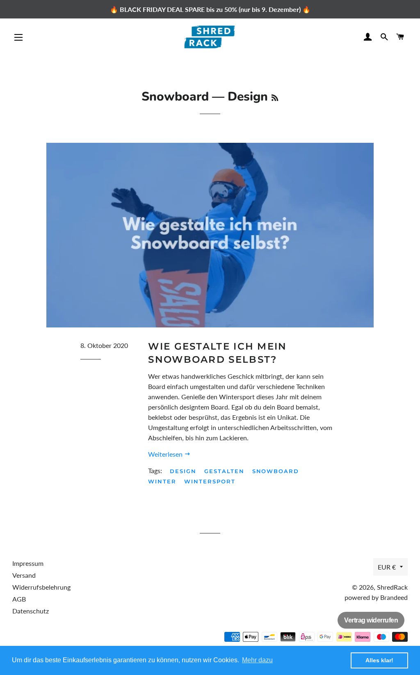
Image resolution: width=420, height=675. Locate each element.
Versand (24, 575)
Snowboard (175, 96)
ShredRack (392, 587)
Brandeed (394, 597)
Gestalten (224, 471)
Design (183, 471)
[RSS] (274, 98)
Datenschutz (30, 611)
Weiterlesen (166, 454)
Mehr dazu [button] (257, 660)
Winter (162, 481)
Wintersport (209, 481)
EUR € (387, 567)
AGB (19, 599)
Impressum (27, 563)
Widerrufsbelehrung (41, 587)
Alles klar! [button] (379, 660)
